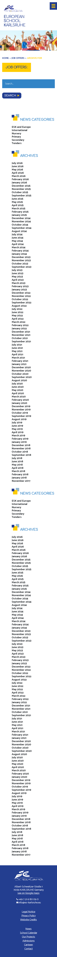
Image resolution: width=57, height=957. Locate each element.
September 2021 (21, 341)
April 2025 (18, 205)
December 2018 (21, 445)
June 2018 (17, 461)
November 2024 (21, 221)
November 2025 (21, 189)
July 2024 (17, 234)
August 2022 (19, 306)
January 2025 (19, 215)
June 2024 (17, 238)
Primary (16, 137)
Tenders (16, 143)
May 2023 (17, 276)
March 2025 (18, 208)
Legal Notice (28, 911)
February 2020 (20, 400)
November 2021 (21, 335)
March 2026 (19, 176)
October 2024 (20, 225)
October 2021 (20, 338)
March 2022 (18, 322)
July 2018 (17, 458)
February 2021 (20, 361)
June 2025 (17, 199)
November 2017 (21, 481)
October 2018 (20, 452)
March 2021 (18, 358)
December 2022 (21, 293)
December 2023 (21, 257)
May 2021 (17, 351)
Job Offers (18, 58)
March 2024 (18, 247)
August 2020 (19, 380)
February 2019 (20, 439)
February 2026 (20, 179)
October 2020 (20, 374)
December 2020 (21, 367)
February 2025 (20, 212)
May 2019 (17, 429)
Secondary (18, 140)
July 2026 (17, 163)
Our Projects (28, 936)
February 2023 (20, 286)
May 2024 (17, 241)
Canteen (28, 944)
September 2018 (21, 455)
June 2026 (18, 166)
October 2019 (20, 413)
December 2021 (21, 332)
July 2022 (17, 309)
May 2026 (17, 169)
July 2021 (17, 345)
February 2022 (20, 325)
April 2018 (17, 468)
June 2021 (17, 348)
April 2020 (18, 393)
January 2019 (19, 442)
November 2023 (21, 260)
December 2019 (21, 406)
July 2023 (17, 270)
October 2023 (20, 264)
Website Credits (28, 919)
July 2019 (17, 422)
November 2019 (21, 409)
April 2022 (18, 319)
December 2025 (21, 186)
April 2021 (17, 354)
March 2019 (18, 435)
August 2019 (19, 419)
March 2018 (18, 471)
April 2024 (18, 244)
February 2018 (20, 474)
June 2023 (17, 273)
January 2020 (19, 403)
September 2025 (21, 195)
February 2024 (20, 251)
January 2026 (19, 182)
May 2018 (17, 465)
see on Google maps (28, 893)
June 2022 (17, 312)
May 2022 (17, 315)
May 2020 (17, 390)
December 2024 (21, 218)
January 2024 (19, 254)
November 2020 (21, 371)
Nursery (16, 133)
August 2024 (19, 231)
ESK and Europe (21, 127)
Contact (28, 948)
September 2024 (21, 228)
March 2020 (19, 396)
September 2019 (21, 416)
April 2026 (18, 173)
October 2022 (20, 299)
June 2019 (17, 426)
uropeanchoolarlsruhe (14, 21)
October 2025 (20, 192)
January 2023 (19, 289)
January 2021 (19, 364)
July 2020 (17, 384)
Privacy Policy (28, 915)
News (28, 928)
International (19, 130)
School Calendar (28, 932)
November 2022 (21, 296)
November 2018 (21, 448)
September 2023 (21, 267)
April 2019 (17, 432)
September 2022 (21, 302)
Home (5, 58)
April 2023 (18, 280)
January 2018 (19, 478)
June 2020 (18, 387)
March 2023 (18, 283)
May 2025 (17, 202)
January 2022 (19, 328)
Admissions (29, 940)
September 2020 (22, 377)
